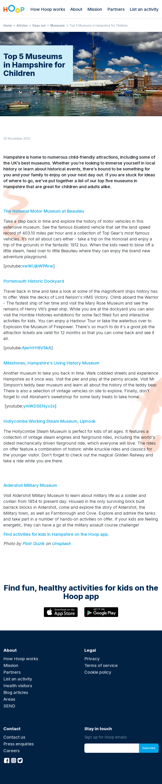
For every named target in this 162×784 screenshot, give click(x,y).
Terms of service (101, 665)
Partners (116, 9)
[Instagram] (13, 759)
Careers (11, 750)
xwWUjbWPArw (37, 266)
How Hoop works (47, 9)
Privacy (92, 658)
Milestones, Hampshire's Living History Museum (51, 363)
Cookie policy (97, 672)
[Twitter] (20, 759)
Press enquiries (18, 743)
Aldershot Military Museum (30, 485)
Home (7, 25)
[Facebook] (6, 759)
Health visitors (17, 685)
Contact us (14, 737)
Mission (94, 9)
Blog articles (15, 692)
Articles (22, 25)
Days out (39, 25)
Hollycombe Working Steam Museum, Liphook (49, 421)
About (76, 9)
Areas (9, 699)
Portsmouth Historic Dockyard (33, 281)
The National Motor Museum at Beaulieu (43, 211)
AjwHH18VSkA (36, 347)
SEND (9, 705)
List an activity (144, 9)
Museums (57, 25)
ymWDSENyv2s (39, 406)
